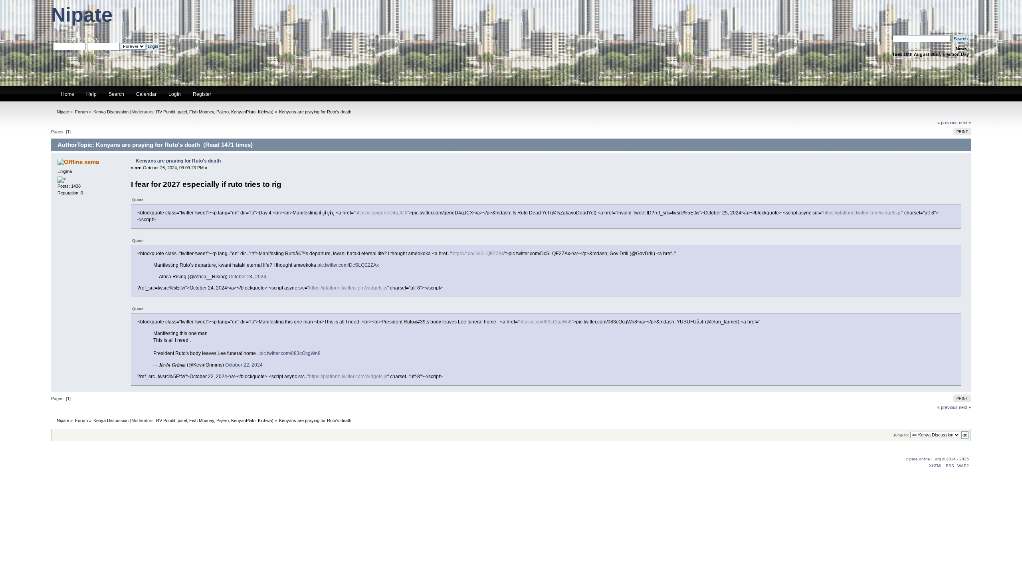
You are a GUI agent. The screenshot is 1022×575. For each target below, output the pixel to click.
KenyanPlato (243, 111)
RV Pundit (165, 111)
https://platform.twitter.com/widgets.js (862, 213)
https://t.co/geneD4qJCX (381, 213)
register (90, 38)
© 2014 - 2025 (955, 459)
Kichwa (265, 111)
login (71, 38)
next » (965, 122)
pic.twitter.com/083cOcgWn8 (290, 353)
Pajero (222, 111)
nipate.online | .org (923, 459)
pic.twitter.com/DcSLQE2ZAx (348, 265)
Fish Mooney (201, 111)
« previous (947, 122)
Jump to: (901, 435)
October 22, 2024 (244, 365)
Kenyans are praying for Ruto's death (178, 161)
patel (182, 111)
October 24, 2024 (247, 277)
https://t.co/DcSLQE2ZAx (478, 253)
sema (91, 162)
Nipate (82, 15)
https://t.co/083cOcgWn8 (545, 322)
